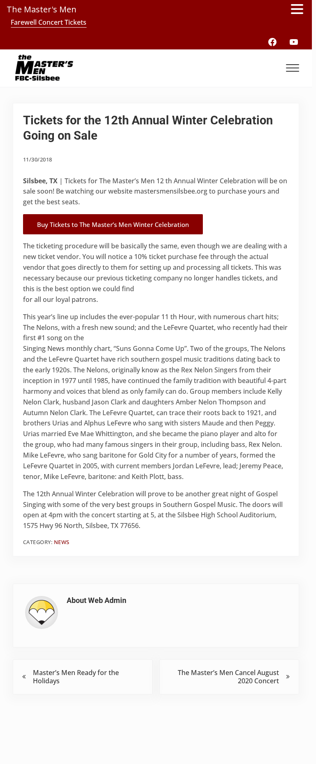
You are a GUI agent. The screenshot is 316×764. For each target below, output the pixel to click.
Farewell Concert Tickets (48, 22)
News (62, 542)
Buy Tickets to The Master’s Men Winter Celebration (113, 224)
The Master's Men (42, 9)
